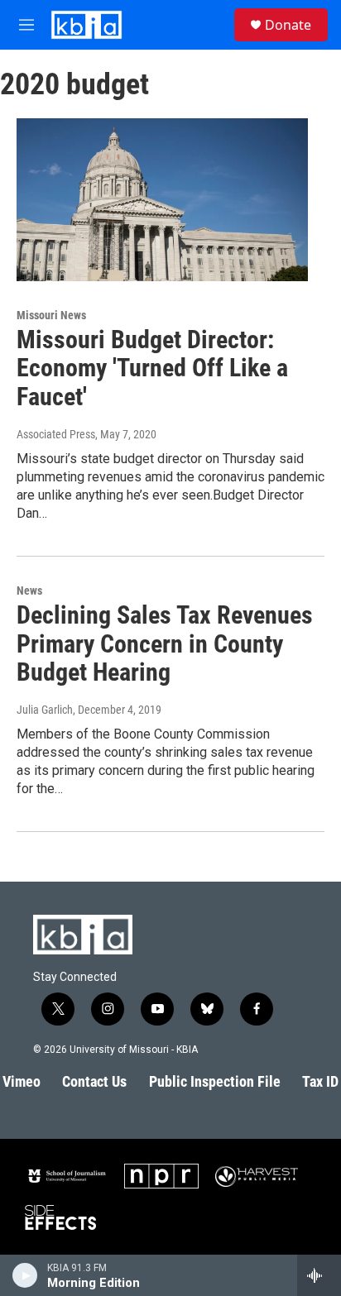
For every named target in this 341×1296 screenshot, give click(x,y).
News (29, 590)
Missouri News (51, 315)
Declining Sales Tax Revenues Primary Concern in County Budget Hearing (165, 643)
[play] (25, 1275)
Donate (288, 24)
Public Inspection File (215, 1081)
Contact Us (94, 1081)
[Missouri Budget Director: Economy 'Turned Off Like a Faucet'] (162, 199)
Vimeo (21, 1081)
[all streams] (319, 1275)
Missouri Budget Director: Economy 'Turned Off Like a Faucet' (152, 368)
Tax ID (320, 1081)
